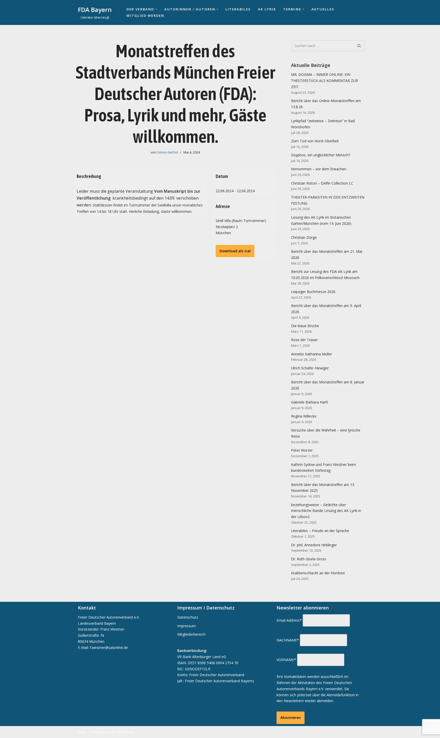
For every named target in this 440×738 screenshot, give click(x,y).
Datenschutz (187, 617)
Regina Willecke (304, 416)
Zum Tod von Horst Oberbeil (314, 140)
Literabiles (238, 9)
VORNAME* (286, 659)
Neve (82, 732)
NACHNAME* (288, 640)
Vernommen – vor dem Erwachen (318, 168)
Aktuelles (322, 9)
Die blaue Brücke (305, 325)
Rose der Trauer (304, 339)
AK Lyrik (267, 9)
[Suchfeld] (359, 45)
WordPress (126, 732)
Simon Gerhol (167, 152)
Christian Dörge (304, 237)
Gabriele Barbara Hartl (309, 402)
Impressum (186, 625)
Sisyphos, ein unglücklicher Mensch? (320, 154)
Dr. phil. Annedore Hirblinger (314, 544)
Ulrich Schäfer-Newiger (310, 368)
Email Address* (289, 620)
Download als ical (235, 250)
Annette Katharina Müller (311, 354)
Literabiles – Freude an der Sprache (320, 530)
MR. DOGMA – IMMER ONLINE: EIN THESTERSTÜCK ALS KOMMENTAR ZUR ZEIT (324, 80)
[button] (156, 9)
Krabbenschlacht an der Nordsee (318, 572)
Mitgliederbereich (191, 634)
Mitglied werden (145, 15)
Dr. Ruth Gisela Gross (308, 558)
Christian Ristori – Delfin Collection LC (322, 183)
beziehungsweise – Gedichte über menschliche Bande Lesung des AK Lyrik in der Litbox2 (326, 510)
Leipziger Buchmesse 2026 (313, 291)
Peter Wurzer (302, 450)
